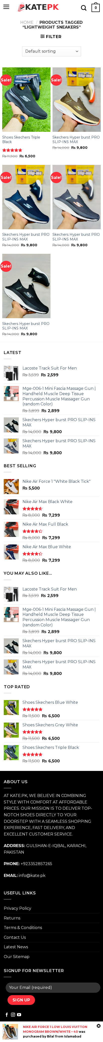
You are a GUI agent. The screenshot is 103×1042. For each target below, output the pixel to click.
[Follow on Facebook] (7, 1015)
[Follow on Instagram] (13, 1015)
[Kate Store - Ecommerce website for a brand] (38, 7)
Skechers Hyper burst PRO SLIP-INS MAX (76, 139)
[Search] (83, 8)
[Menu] (6, 7)
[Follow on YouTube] (19, 1015)
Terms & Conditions (23, 927)
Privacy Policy (17, 908)
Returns (12, 918)
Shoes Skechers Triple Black (21, 139)
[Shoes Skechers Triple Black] (26, 99)
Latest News (16, 947)
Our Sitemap (17, 956)
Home (27, 22)
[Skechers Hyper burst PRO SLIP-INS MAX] (76, 99)
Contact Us (15, 937)
